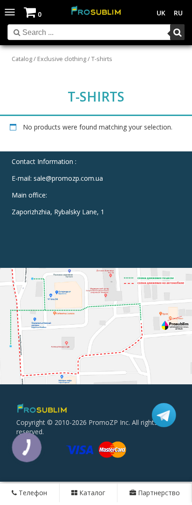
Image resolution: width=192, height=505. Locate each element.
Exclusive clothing (61, 59)
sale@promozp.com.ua (68, 178)
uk (161, 12)
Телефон (32, 492)
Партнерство (158, 492)
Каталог (91, 492)
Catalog (22, 59)
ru (178, 12)
